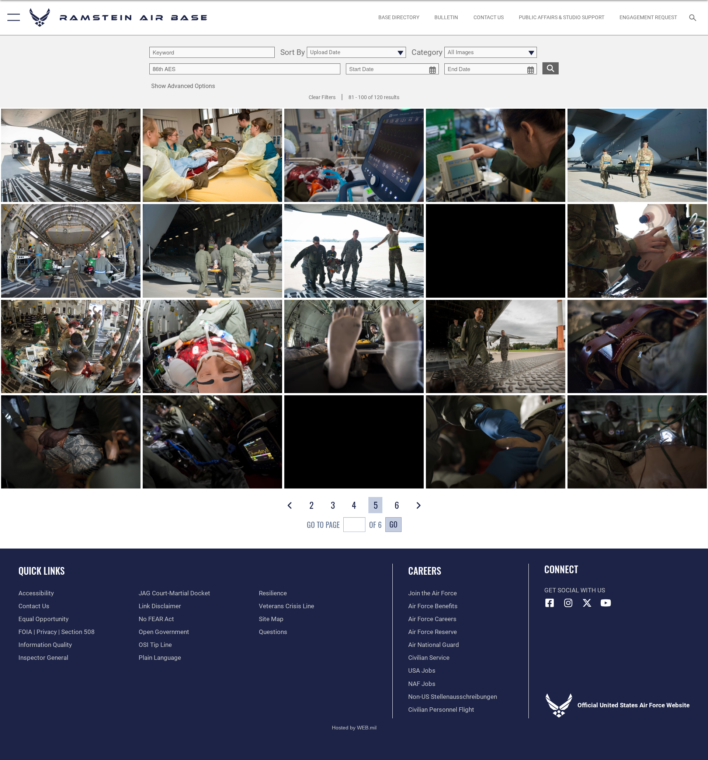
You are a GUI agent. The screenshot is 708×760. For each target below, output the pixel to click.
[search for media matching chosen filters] (550, 68)
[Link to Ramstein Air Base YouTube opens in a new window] (605, 602)
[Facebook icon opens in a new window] (549, 602)
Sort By (292, 53)
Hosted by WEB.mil (354, 728)
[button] (12, 17)
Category (427, 53)
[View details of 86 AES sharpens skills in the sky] (354, 346)
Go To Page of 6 (344, 524)
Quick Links (41, 570)
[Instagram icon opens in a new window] (568, 602)
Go (393, 524)
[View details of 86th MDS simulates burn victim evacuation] (70, 155)
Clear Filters (322, 97)
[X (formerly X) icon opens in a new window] (587, 602)
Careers (424, 570)
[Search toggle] (693, 17)
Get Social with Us (574, 590)
